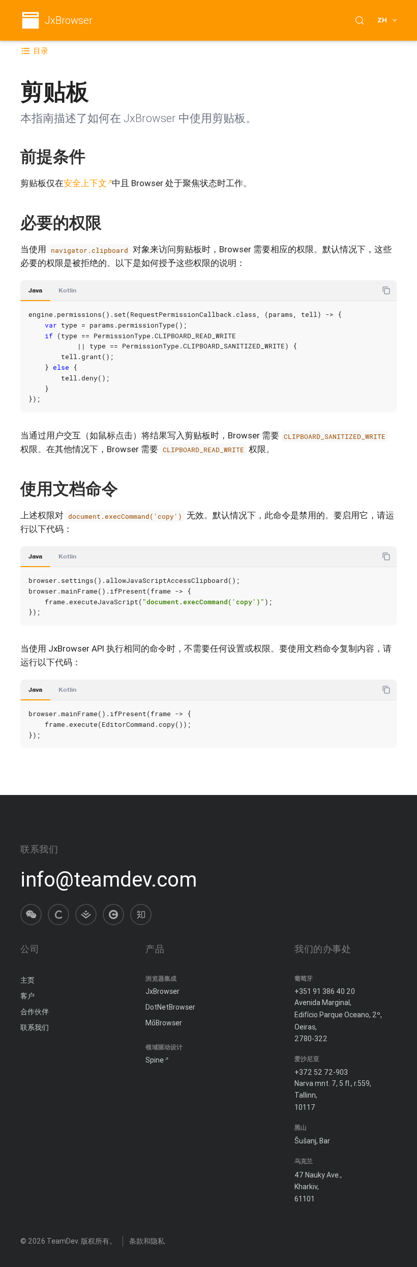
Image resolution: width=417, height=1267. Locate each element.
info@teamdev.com (108, 879)
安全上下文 (85, 183)
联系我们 (34, 1027)
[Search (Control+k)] (359, 20)
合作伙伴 (34, 1011)
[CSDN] (58, 914)
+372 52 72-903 (321, 1072)
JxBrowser (69, 20)
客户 (27, 995)
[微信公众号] (31, 914)
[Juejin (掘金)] (86, 914)
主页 (27, 980)
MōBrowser (163, 1022)
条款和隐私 (147, 1241)
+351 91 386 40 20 (324, 991)
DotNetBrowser (170, 1007)
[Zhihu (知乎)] (141, 914)
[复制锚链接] (96, 156)
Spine (154, 1060)
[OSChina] (113, 914)
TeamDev (62, 1241)
